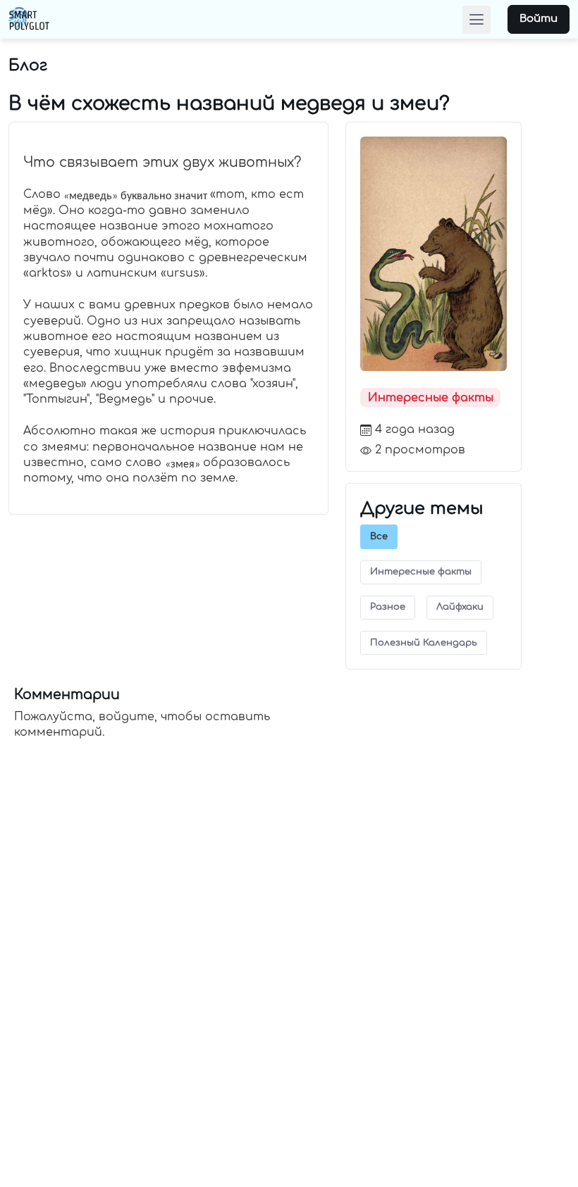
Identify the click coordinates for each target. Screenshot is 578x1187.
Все (379, 536)
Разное (387, 607)
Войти (538, 19)
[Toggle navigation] (476, 20)
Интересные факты (430, 397)
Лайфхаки (460, 607)
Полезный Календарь (423, 643)
